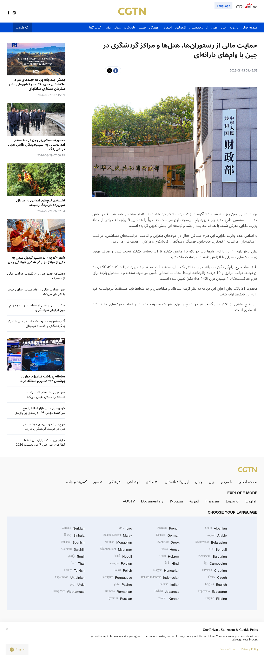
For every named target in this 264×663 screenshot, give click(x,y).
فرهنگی (114, 481)
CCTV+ (129, 501)
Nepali (123, 556)
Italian (169, 584)
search (20, 27)
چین (212, 481)
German (167, 535)
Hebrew (169, 556)
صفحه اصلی (247, 481)
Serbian (73, 528)
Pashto (123, 584)
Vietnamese (68, 591)
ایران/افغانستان (177, 481)
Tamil (76, 556)
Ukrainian (70, 577)
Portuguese (116, 577)
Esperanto (212, 591)
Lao (125, 528)
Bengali (218, 549)
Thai (78, 563)
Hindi (172, 563)
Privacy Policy (249, 649)
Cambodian (215, 563)
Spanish (73, 542)
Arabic (217, 535)
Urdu (77, 584)
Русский (176, 501)
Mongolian (118, 542)
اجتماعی (133, 481)
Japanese (166, 591)
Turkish (74, 570)
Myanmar (116, 549)
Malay (117, 535)
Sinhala (74, 535)
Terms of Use (227, 649)
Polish (123, 570)
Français (212, 501)
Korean (168, 598)
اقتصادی (152, 481)
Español (232, 501)
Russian (120, 598)
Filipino (216, 598)
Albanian (216, 528)
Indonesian (160, 577)
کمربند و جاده (76, 481)
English (251, 501)
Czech (217, 577)
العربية (194, 501)
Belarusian (211, 542)
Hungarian (166, 570)
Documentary (152, 501)
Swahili (73, 549)
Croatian (214, 570)
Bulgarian (212, 556)
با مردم (226, 481)
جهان (199, 481)
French (168, 528)
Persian (121, 563)
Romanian (118, 591)
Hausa (170, 549)
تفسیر (97, 481)
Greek (168, 542)
